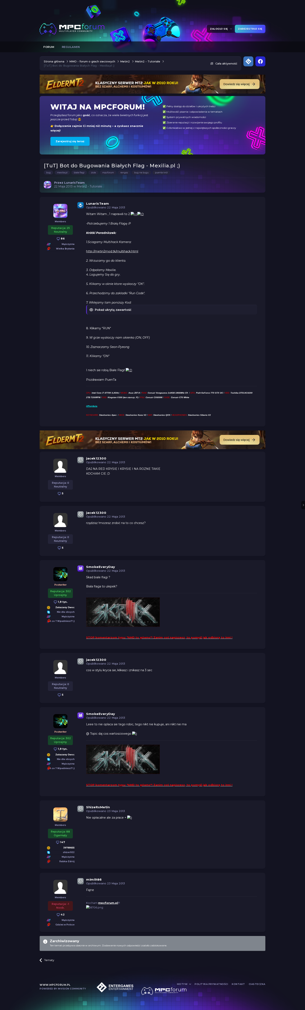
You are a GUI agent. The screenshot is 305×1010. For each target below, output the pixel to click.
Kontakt (238, 984)
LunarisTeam (97, 203)
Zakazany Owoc (64, 607)
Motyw (182, 984)
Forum (48, 47)
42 (62, 914)
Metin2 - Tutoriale (89, 186)
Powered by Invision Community (63, 988)
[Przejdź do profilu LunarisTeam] (47, 184)
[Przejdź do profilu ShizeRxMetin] (60, 814)
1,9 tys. (62, 601)
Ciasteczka (257, 984)
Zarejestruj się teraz (70, 141)
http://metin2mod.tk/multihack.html (112, 251)
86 (62, 238)
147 (62, 842)
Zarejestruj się (250, 28)
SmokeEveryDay (100, 567)
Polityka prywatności (211, 984)
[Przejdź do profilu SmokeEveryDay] (60, 574)
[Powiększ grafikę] (134, 214)
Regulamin (71, 47)
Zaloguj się (219, 28)
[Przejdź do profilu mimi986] (60, 887)
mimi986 (94, 879)
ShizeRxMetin (98, 807)
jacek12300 (96, 458)
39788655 (68, 847)
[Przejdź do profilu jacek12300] (60, 466)
